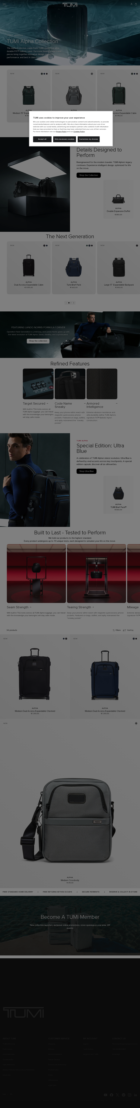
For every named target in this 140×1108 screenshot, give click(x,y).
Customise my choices (88, 139)
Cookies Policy (79, 132)
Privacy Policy (61, 132)
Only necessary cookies (65, 139)
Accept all (42, 139)
